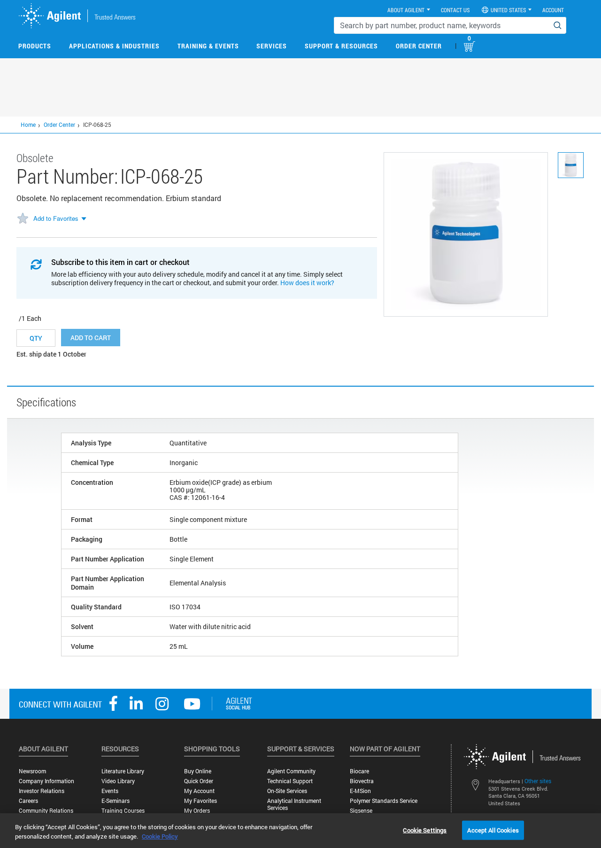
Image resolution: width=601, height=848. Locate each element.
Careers (28, 800)
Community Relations (46, 810)
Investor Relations (41, 790)
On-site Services (287, 790)
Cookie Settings (425, 829)
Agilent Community (291, 771)
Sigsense (361, 810)
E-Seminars (115, 800)
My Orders (197, 810)
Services (271, 45)
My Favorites (200, 800)
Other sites (537, 781)
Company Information (46, 781)
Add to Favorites (55, 218)
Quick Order (198, 781)
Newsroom (32, 771)
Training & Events (208, 45)
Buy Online (197, 771)
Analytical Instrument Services (294, 804)
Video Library (118, 781)
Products (34, 45)
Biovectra (362, 781)
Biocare (359, 771)
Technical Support (290, 781)
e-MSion (360, 790)
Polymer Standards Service (383, 800)
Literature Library (122, 771)
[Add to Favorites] (22, 219)
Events (109, 790)
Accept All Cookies (492, 829)
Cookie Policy (160, 836)
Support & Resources (341, 45)
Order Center (419, 45)
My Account (199, 790)
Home (28, 124)
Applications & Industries (114, 45)
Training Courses (123, 810)
